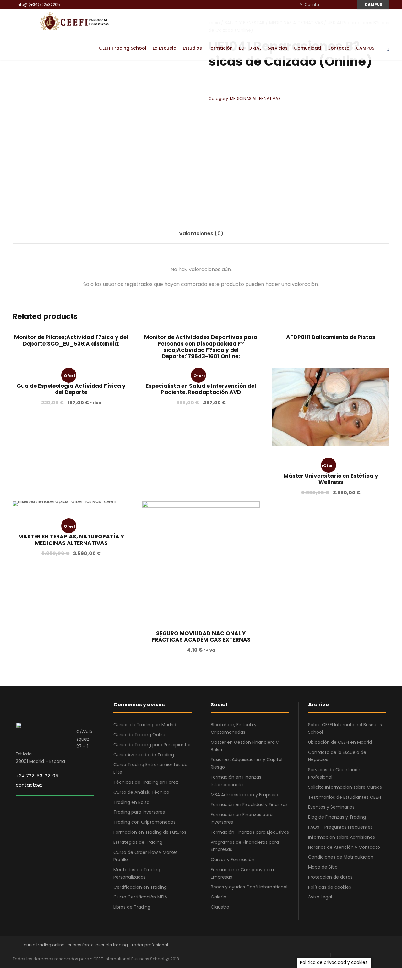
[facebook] (326, 4)
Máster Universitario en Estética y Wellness (331, 479)
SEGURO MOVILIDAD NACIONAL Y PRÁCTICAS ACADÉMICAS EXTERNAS (201, 636)
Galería (218, 897)
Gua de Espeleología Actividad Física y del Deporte (71, 389)
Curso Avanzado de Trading (143, 755)
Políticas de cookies (329, 887)
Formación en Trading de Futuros (149, 832)
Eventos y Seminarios (331, 807)
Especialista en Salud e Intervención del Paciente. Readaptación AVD (201, 389)
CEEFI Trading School (122, 48)
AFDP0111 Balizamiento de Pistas (330, 337)
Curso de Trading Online (139, 735)
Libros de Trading (131, 907)
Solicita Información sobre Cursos (345, 787)
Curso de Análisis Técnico (141, 792)
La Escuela (165, 48)
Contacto (338, 48)
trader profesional (149, 945)
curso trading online (44, 945)
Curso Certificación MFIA (140, 897)
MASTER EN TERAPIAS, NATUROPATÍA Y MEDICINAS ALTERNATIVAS (71, 540)
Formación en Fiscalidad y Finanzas (249, 804)
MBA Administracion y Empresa (244, 795)
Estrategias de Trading (137, 842)
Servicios (278, 48)
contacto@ (29, 785)
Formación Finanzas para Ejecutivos (250, 832)
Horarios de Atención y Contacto (344, 847)
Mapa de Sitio (323, 867)
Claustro (220, 907)
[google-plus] (343, 946)
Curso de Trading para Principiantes (152, 745)
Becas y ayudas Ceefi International (249, 887)
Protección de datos (330, 877)
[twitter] (376, 946)
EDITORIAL (250, 48)
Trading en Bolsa (131, 802)
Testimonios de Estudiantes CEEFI (344, 797)
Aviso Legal (320, 897)
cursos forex (80, 945)
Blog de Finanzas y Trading (337, 817)
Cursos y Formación (232, 859)
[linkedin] (333, 4)
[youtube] (341, 4)
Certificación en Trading (140, 887)
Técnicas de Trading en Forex (145, 782)
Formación (220, 48)
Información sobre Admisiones (341, 837)
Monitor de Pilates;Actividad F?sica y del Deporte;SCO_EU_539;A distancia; (71, 340)
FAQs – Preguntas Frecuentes (340, 827)
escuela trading (111, 945)
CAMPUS (373, 4)
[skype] (365, 946)
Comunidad (307, 48)
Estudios (192, 48)
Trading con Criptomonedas (144, 822)
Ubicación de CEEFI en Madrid (340, 742)
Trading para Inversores (139, 812)
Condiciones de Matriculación (340, 857)
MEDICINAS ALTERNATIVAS (255, 99)
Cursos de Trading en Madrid (144, 724)
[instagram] (348, 4)
